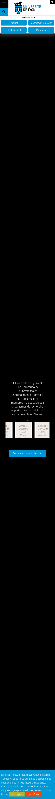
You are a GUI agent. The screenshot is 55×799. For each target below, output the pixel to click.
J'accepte (16, 794)
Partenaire (41, 30)
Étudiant (14, 22)
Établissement (14, 30)
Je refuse (33, 794)
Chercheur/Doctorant (41, 22)
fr (52, 2)
